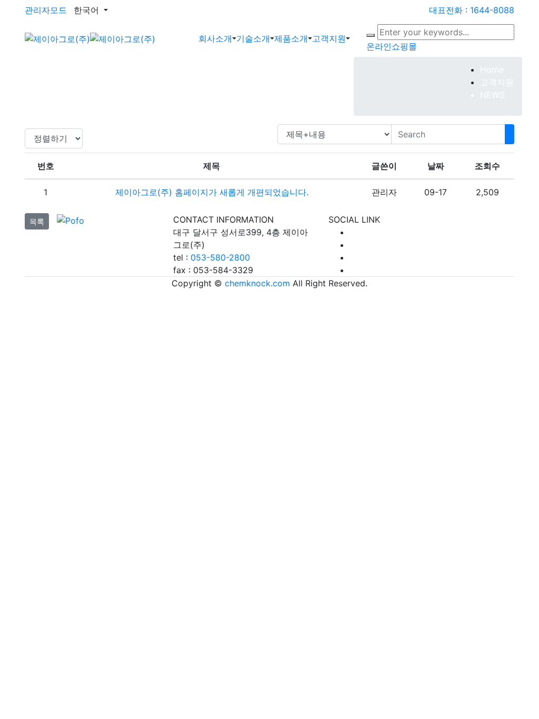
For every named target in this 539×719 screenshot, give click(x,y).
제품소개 (291, 38)
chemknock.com (257, 283)
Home (492, 69)
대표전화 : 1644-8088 (471, 10)
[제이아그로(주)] (90, 38)
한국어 (88, 10)
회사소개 (215, 38)
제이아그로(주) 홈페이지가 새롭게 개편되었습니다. (211, 192)
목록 (36, 221)
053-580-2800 (220, 257)
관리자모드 (46, 10)
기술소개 (253, 38)
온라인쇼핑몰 (391, 46)
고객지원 (329, 38)
